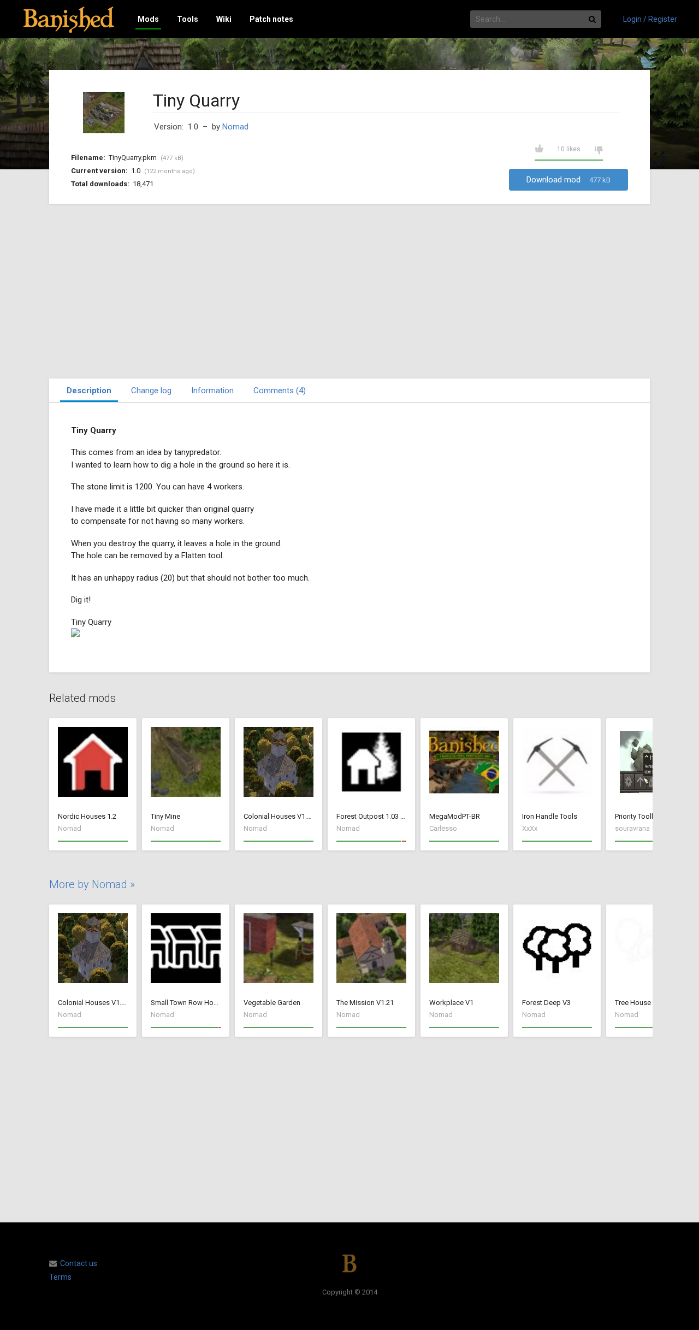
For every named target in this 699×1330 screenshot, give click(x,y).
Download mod (568, 180)
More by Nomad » (92, 884)
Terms (60, 1277)
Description (89, 390)
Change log (151, 390)
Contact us (78, 1263)
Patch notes (271, 19)
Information (212, 390)
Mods (148, 19)
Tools (187, 19)
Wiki (224, 19)
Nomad (235, 127)
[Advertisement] (349, 291)
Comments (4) (279, 390)
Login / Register (650, 19)
